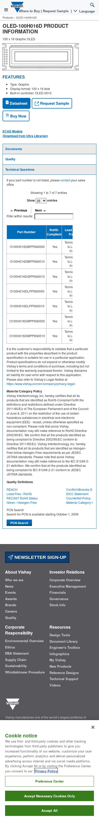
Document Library (64, 641)
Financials (58, 592)
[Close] (92, 727)
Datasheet (18, 103)
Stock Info (57, 605)
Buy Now (17, 116)
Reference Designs (64, 672)
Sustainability (16, 666)
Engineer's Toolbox (65, 647)
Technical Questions (20, 169)
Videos (55, 685)
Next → (40, 210)
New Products (60, 666)
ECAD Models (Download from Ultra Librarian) (25, 133)
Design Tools (60, 635)
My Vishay (58, 660)
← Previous (18, 210)
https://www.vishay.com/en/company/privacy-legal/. (41, 383)
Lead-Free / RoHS (19, 494)
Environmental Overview (24, 641)
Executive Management (68, 586)
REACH (12, 489)
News (9, 586)
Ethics (10, 647)
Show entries (42, 200)
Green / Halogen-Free (22, 502)
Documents (13, 149)
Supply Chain (15, 659)
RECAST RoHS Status (22, 498)
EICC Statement (77, 494)
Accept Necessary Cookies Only (49, 795)
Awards (11, 599)
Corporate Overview (65, 580)
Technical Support (64, 679)
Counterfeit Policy (78, 498)
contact (65, 180)
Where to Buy (30, 11)
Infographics (59, 654)
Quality (10, 159)
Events (10, 592)
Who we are (14, 580)
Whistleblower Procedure (25, 672)
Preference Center (49, 781)
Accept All (49, 810)
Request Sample (54, 103)
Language (86, 11)
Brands (10, 605)
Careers (11, 611)
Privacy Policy (46, 771)
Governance (59, 599)
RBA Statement (17, 653)
